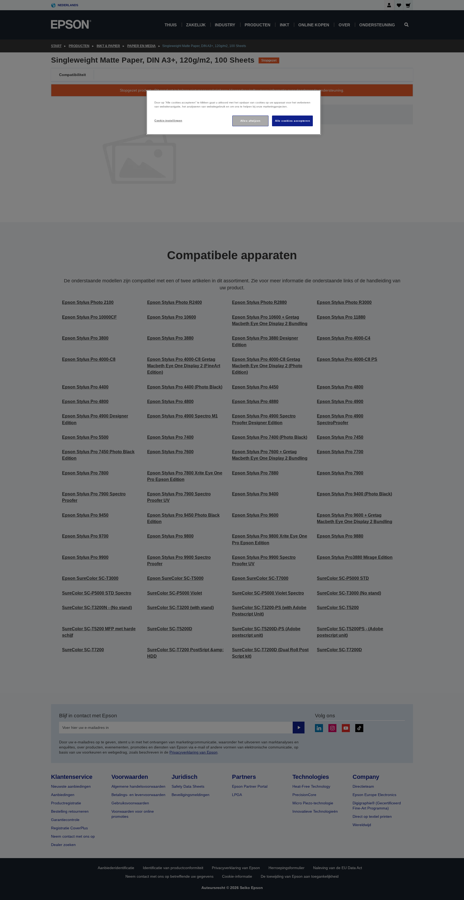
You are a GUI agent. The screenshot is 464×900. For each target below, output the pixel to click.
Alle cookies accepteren (292, 120)
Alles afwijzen (250, 120)
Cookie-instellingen (168, 120)
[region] (233, 112)
